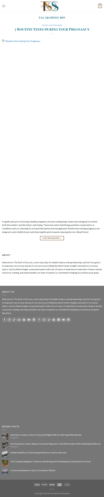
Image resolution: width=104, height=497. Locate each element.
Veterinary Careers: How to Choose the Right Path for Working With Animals (45, 434)
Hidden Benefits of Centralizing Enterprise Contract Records (38, 452)
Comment (14, 438)
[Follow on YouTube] (29, 320)
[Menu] (3, 6)
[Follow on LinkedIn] (58, 320)
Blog (52, 489)
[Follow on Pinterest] (24, 320)
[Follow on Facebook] (4, 320)
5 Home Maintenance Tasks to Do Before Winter (33, 470)
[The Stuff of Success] (52, 6)
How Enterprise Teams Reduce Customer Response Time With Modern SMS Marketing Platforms (55, 443)
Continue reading (52, 238)
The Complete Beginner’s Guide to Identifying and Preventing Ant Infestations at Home (50, 461)
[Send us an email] (19, 320)
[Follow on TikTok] (14, 320)
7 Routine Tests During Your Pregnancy (52, 29)
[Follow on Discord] (34, 320)
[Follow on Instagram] (9, 320)
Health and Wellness (52, 25)
